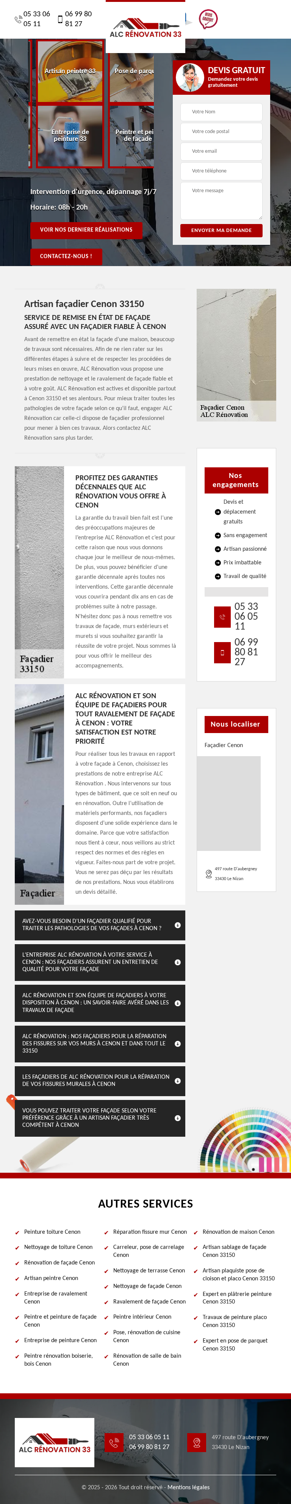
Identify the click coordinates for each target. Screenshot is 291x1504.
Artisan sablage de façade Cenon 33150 (234, 1251)
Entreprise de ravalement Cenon (55, 1298)
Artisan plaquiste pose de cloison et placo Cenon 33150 (239, 1275)
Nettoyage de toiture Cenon (58, 1247)
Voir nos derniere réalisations (86, 230)
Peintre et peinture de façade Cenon (60, 1321)
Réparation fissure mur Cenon (150, 1232)
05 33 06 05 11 (36, 19)
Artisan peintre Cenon (51, 1278)
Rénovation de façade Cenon (59, 1263)
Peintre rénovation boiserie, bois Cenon (58, 1360)
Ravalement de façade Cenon (149, 1302)
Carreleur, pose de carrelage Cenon (148, 1251)
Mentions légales (188, 1488)
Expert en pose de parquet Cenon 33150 (235, 1345)
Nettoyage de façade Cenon (147, 1286)
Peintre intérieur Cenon (142, 1317)
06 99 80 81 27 (78, 19)
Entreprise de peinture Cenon (60, 1341)
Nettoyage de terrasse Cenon (149, 1271)
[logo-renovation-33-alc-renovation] (145, 26)
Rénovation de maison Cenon (238, 1232)
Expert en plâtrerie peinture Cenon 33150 (237, 1298)
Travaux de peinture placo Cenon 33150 (235, 1321)
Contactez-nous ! (66, 257)
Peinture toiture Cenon (52, 1232)
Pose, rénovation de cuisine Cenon (146, 1337)
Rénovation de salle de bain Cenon (147, 1360)
